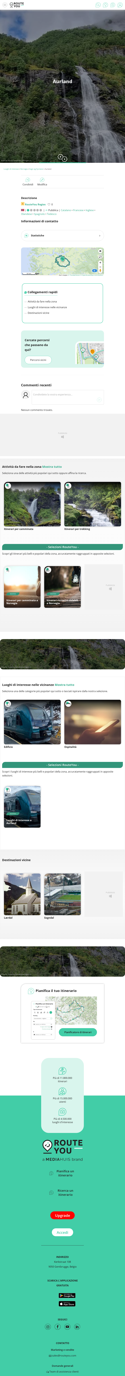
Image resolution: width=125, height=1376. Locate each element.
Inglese (90, 210)
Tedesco (52, 214)
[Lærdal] (22, 894)
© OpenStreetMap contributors (91, 275)
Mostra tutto (52, 467)
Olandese (26, 214)
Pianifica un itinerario (65, 1173)
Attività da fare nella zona (42, 301)
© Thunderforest (74, 275)
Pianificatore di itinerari (77, 1032)
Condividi (28, 184)
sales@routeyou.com (63, 1355)
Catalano (66, 210)
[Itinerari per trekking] (92, 504)
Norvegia (24, 169)
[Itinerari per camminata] (32, 504)
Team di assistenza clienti (64, 1371)
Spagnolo (39, 214)
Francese (78, 210)
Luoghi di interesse (11, 169)
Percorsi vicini (38, 360)
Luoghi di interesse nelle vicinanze (47, 307)
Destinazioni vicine (38, 313)
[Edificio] (32, 722)
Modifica (42, 184)
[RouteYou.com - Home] (17, 4)
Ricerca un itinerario (65, 1193)
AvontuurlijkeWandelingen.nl (19, 160)
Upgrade (62, 1215)
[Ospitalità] (92, 722)
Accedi (62, 1232)
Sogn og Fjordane (36, 169)
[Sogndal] (62, 894)
